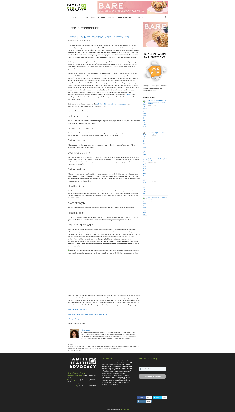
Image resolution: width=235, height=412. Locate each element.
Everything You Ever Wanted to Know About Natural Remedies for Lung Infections (157, 102)
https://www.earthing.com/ (77, 309)
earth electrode (89, 346)
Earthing (128, 95)
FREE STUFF (73, 17)
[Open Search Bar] (166, 17)
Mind (93, 17)
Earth (71, 346)
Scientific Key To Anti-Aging (74, 375)
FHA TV (140, 17)
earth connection (79, 346)
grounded (112, 348)
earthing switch (129, 346)
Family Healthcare (124, 17)
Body (86, 17)
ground (94, 348)
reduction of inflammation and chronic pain (111, 104)
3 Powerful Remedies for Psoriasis (156, 180)
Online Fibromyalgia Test (73, 380)
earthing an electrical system (115, 346)
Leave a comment (75, 350)
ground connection (102, 348)
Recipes (110, 17)
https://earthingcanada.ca (77, 319)
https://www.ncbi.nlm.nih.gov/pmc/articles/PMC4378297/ (88, 314)
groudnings (88, 348)
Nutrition (101, 17)
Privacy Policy (125, 409)
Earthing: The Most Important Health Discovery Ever (98, 37)
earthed (103, 346)
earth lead (98, 346)
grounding (118, 348)
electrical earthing (78, 348)
